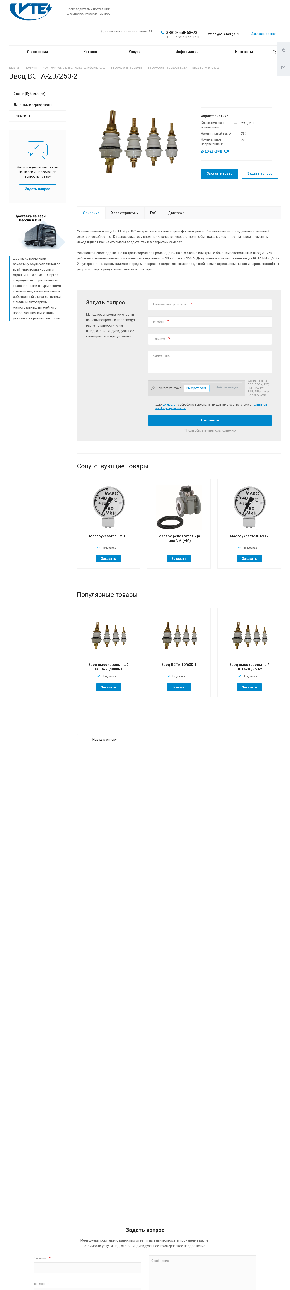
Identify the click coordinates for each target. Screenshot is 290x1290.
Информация (187, 52)
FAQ (153, 213)
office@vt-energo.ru (223, 34)
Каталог (91, 52)
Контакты (244, 52)
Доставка (176, 213)
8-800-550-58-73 (181, 32)
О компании (38, 52)
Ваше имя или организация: (173, 304)
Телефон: (161, 321)
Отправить (210, 420)
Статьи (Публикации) (29, 94)
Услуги (135, 52)
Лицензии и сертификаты (33, 105)
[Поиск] (274, 52)
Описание (91, 213)
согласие (168, 404)
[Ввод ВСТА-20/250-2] (137, 142)
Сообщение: (160, 1261)
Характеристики (125, 213)
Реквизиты (22, 116)
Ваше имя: (161, 338)
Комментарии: (162, 355)
